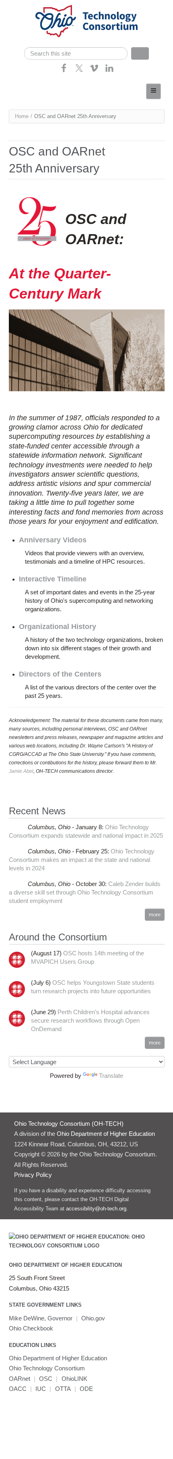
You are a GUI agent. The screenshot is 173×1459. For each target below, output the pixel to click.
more (155, 914)
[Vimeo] (94, 70)
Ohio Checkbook (31, 1328)
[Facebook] (64, 70)
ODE (86, 1388)
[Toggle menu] (153, 91)
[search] (75, 53)
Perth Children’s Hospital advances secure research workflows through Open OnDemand (90, 1020)
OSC (45, 1378)
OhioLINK (74, 1378)
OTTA (63, 1388)
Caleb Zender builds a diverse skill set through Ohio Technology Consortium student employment (85, 892)
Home (22, 116)
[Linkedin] (109, 70)
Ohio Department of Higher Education (65, 1265)
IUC (40, 1388)
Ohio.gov (93, 1318)
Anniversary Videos (52, 540)
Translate (111, 1075)
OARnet (19, 1378)
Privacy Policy (33, 1174)
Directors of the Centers (60, 674)
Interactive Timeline (52, 579)
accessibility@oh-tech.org (96, 1209)
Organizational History (57, 627)
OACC (18, 1388)
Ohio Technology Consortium (47, 1368)
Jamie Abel (21, 771)
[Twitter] (79, 70)
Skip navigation (22, 6)
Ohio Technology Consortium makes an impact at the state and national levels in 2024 (82, 860)
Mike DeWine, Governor (40, 1318)
